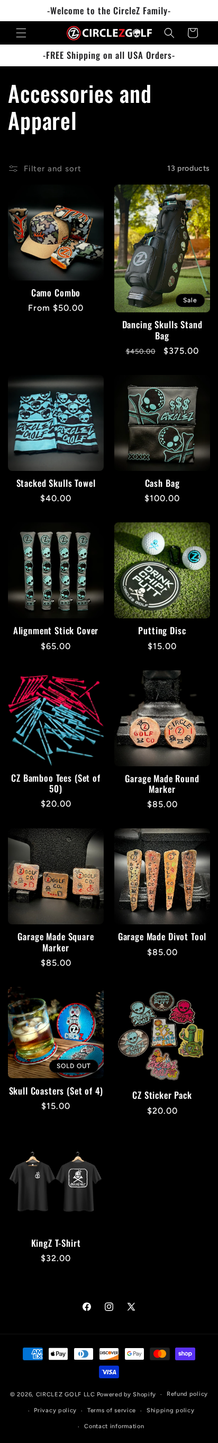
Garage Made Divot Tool (162, 936)
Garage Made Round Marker (162, 784)
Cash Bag (162, 483)
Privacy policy (55, 1410)
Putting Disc (162, 630)
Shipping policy (171, 1410)
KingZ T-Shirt (56, 1243)
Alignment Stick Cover (56, 630)
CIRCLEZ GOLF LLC (65, 1394)
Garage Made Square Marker (55, 942)
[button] (21, 33)
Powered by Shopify (127, 1394)
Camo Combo (55, 292)
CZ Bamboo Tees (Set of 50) (55, 783)
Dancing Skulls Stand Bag (162, 330)
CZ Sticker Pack (162, 1095)
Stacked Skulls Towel (56, 483)
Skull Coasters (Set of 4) (56, 1091)
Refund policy (187, 1393)
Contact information (114, 1426)
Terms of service (111, 1410)
